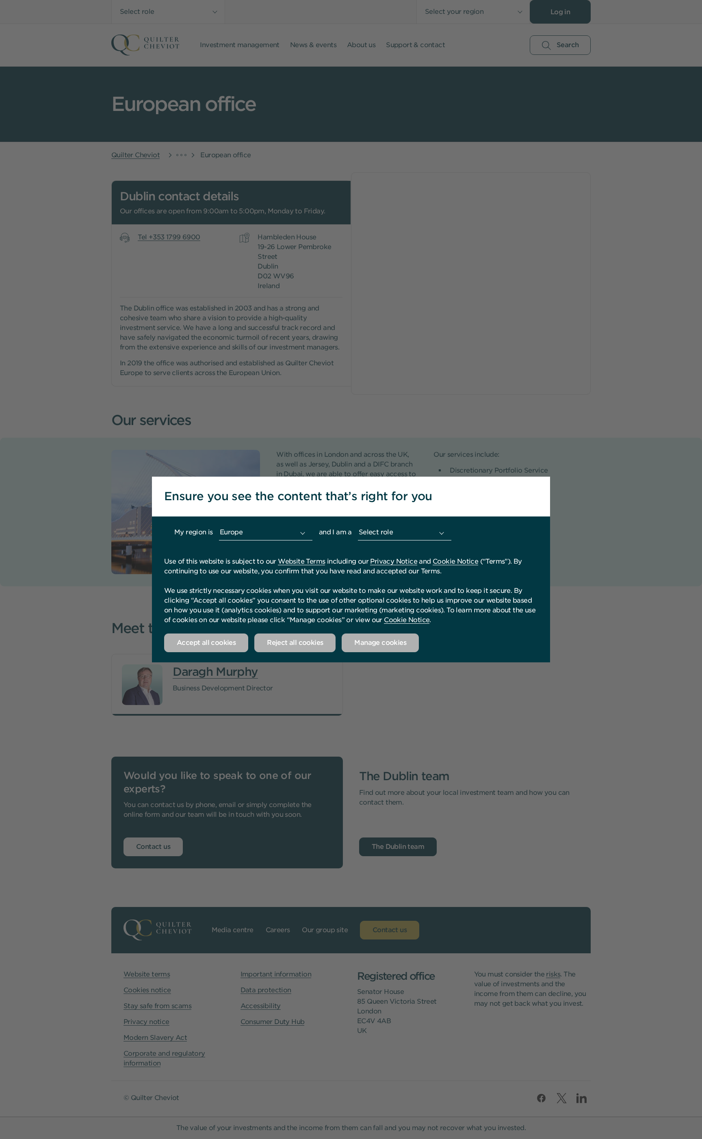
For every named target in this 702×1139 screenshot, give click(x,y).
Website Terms (301, 561)
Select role (376, 532)
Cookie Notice (455, 561)
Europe (231, 532)
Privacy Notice (393, 561)
